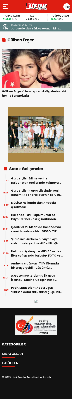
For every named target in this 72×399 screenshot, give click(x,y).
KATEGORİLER (14, 344)
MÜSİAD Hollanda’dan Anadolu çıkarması (33, 205)
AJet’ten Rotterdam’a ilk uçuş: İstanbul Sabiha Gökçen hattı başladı (33, 278)
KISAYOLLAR (12, 354)
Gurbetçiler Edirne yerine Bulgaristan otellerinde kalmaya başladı (35, 180)
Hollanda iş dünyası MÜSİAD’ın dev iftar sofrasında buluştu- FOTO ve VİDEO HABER (36, 253)
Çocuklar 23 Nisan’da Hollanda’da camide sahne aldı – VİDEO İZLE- (36, 229)
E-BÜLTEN (10, 363)
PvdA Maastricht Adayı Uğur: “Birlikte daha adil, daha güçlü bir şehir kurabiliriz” (35, 290)
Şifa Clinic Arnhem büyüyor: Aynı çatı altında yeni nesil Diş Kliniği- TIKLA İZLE (34, 241)
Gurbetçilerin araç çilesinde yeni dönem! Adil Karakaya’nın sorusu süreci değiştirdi (35, 193)
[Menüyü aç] (6, 6)
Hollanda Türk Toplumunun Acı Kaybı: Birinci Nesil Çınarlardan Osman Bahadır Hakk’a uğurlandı (35, 217)
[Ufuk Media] (36, 6)
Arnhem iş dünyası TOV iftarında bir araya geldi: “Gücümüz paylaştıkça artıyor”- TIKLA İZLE (35, 266)
